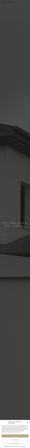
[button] (28, 422)
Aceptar (15, 435)
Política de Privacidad (16, 446)
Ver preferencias (15, 443)
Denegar (15, 439)
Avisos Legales (23, 446)
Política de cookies (7, 446)
